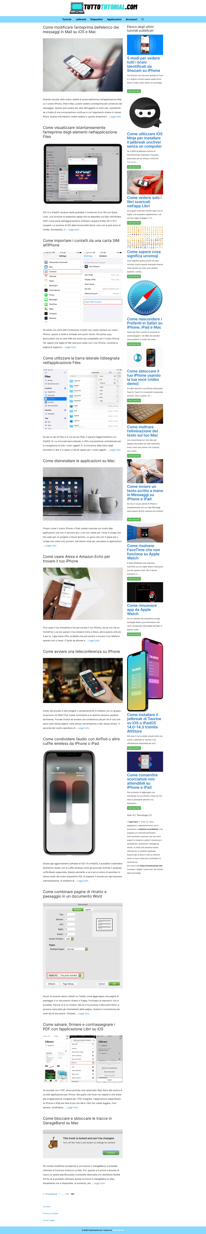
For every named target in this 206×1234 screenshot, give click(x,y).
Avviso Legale (49, 1220)
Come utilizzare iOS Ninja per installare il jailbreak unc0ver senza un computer (145, 140)
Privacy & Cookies (50, 1213)
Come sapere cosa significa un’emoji (144, 253)
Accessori (131, 19)
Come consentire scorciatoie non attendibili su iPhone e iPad (142, 781)
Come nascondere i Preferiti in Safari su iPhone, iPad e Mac (144, 323)
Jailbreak (81, 19)
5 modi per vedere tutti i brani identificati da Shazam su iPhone (143, 64)
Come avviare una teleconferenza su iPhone (81, 651)
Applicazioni (114, 19)
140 (67, 1194)
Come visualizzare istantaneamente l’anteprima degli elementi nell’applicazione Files (80, 132)
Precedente (50, 1194)
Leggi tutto (115, 116)
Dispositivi (96, 19)
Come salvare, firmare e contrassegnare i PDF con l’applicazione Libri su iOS (79, 1026)
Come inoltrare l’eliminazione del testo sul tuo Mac (142, 431)
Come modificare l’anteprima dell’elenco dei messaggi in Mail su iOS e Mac (81, 29)
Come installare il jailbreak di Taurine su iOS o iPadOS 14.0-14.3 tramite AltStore (144, 722)
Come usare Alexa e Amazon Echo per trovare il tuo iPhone (76, 558)
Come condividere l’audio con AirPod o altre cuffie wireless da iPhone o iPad (81, 741)
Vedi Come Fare (133, 91)
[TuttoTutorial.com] (103, 8)
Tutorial (66, 19)
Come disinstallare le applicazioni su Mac (79, 460)
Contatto (46, 1207)
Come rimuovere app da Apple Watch (142, 609)
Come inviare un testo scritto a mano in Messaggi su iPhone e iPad (145, 492)
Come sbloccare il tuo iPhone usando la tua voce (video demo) (144, 377)
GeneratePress (118, 1230)
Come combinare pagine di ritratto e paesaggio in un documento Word (75, 893)
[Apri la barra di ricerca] (142, 19)
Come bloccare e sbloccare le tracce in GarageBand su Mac (77, 1120)
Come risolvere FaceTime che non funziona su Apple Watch (143, 551)
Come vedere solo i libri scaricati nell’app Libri (144, 201)
